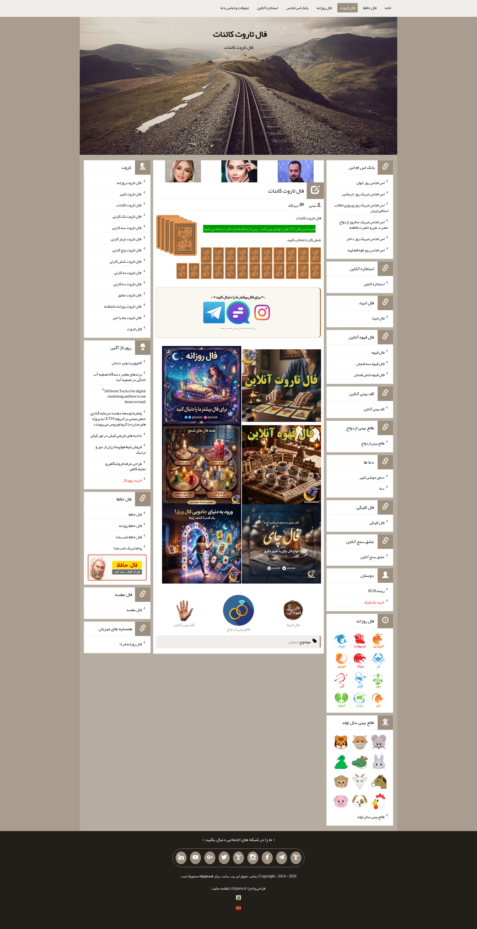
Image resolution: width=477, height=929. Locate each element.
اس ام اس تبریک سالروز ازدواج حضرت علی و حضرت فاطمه (363, 224)
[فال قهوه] (281, 466)
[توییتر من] (224, 857)
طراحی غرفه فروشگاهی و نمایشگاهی (125, 466)
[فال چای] (281, 545)
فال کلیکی (377, 522)
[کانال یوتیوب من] (195, 857)
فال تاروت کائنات (240, 34)
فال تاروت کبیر (131, 194)
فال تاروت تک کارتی (127, 216)
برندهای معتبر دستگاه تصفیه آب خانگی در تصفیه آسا (120, 377)
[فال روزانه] (201, 387)
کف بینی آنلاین (374, 409)
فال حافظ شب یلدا (129, 537)
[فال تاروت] (281, 387)
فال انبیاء (378, 318)
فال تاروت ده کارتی (127, 284)
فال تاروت (347, 8)
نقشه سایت (220, 888)
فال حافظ (370, 8)
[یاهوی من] (295, 857)
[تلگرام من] (281, 857)
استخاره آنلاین (267, 8)
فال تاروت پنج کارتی (127, 250)
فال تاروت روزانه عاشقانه (123, 306)
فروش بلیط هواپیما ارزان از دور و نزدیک (121, 449)
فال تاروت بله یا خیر (127, 317)
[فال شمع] (201, 466)
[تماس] (238, 857)
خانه (388, 8)
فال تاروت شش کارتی (126, 261)
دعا (382, 488)
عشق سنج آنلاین (372, 556)
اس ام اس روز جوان (370, 183)
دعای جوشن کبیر (372, 477)
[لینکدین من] (181, 857)
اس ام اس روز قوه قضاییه (366, 250)
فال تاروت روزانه (129, 183)
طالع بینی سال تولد (371, 816)
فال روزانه (324, 8)
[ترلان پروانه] (239, 172)
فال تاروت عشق (130, 295)
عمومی (293, 642)
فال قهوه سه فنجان (370, 363)
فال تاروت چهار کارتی (126, 239)
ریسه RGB (376, 591)
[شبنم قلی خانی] (183, 172)
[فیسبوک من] (267, 857)
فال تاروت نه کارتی (128, 272)
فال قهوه (378, 352)
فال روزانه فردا (131, 644)
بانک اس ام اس (297, 8)
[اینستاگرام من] (252, 857)
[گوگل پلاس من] (209, 857)
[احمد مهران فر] (296, 172)
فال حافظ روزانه (130, 525)
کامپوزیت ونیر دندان (127, 363)
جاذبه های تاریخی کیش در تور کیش (116, 435)
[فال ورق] (201, 545)
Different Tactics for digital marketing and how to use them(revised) (125, 396)
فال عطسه (134, 610)
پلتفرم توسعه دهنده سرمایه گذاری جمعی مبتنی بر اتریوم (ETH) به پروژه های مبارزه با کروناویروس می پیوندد (118, 418)
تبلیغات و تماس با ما (234, 8)
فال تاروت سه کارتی (127, 227)
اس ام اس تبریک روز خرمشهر (363, 194)
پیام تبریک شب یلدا (127, 548)
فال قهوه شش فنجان (369, 375)
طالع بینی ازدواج (373, 443)
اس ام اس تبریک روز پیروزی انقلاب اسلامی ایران (361, 207)
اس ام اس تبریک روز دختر (365, 239)
